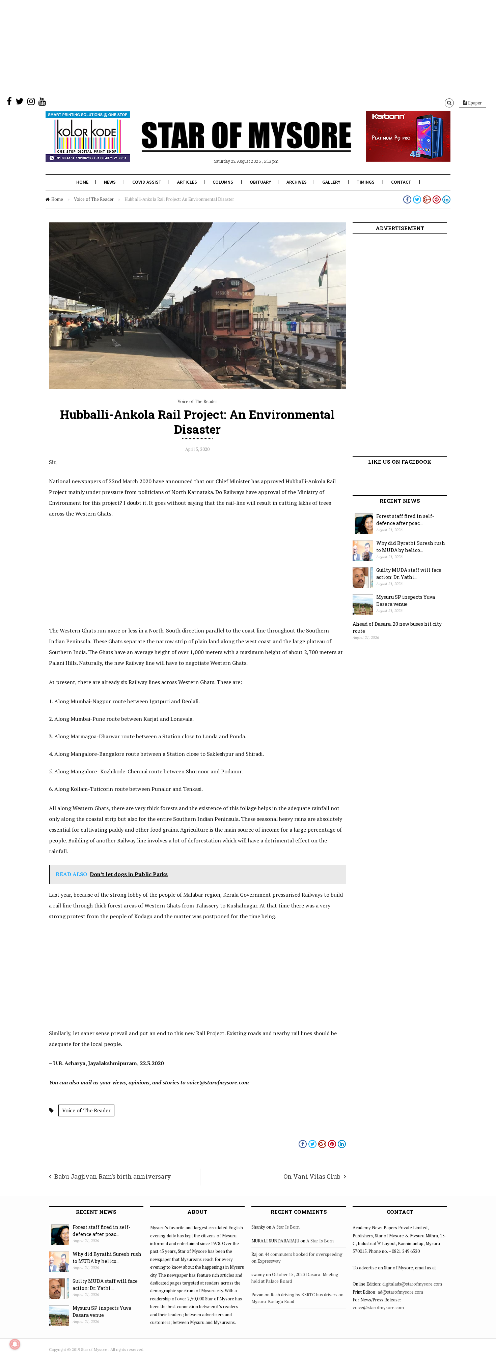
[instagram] (31, 103)
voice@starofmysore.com (378, 1307)
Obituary (260, 182)
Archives (296, 182)
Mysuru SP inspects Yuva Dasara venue (405, 600)
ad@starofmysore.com (400, 1292)
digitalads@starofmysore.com (412, 1284)
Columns (223, 182)
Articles (187, 182)
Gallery (331, 182)
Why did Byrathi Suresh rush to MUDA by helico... (410, 546)
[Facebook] (9, 103)
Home (82, 182)
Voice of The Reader (94, 199)
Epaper (474, 103)
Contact (401, 182)
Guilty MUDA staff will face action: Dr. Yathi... (408, 573)
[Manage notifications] (14, 1344)
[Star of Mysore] (231, 144)
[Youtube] (42, 103)
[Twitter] (20, 103)
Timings (366, 182)
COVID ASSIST (147, 182)
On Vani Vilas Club (311, 1176)
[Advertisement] (202, 47)
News (110, 182)
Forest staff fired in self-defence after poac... (405, 519)
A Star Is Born (286, 1227)
